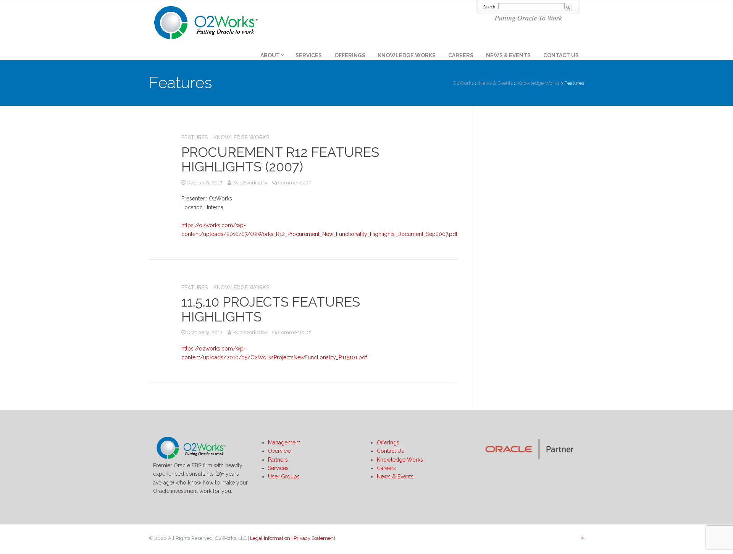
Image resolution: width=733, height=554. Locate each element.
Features (194, 137)
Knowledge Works (407, 55)
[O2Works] (206, 21)
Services (308, 55)
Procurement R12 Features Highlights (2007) (280, 159)
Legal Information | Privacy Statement (292, 538)
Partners (278, 460)
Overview (279, 451)
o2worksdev (253, 183)
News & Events (508, 55)
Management (284, 442)
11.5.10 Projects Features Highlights (270, 309)
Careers (460, 55)
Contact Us (561, 55)
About (270, 55)
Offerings (349, 55)
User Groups (284, 476)
